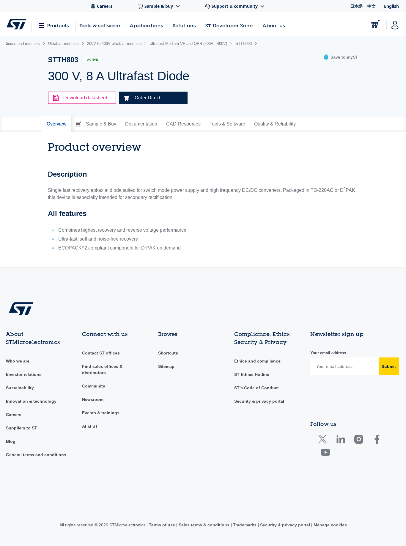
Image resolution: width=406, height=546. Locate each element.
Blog (10, 441)
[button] (340, 57)
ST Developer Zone (229, 25)
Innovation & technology (31, 401)
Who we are (17, 361)
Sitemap (166, 366)
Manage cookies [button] (329, 525)
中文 (371, 6)
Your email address (328, 353)
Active (92, 59)
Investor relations (24, 374)
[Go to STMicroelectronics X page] (324, 440)
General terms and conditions (36, 454)
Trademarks (245, 525)
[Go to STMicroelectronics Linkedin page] (340, 440)
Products (58, 25)
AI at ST (90, 426)
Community (93, 386)
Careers (13, 414)
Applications (146, 25)
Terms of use (162, 525)
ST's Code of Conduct (256, 387)
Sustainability (20, 387)
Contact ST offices (101, 353)
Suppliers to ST (21, 428)
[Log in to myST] (395, 24)
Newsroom (92, 399)
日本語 (356, 6)
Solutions (184, 25)
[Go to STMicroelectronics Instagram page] (358, 440)
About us (273, 25)
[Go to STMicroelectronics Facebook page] (377, 440)
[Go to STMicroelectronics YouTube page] (325, 453)
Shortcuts (168, 353)
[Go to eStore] (375, 24)
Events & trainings (100, 412)
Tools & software (99, 25)
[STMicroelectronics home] (16, 24)
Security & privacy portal (259, 401)
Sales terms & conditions (204, 525)
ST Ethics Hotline (251, 374)
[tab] (56, 124)
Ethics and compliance (257, 361)
